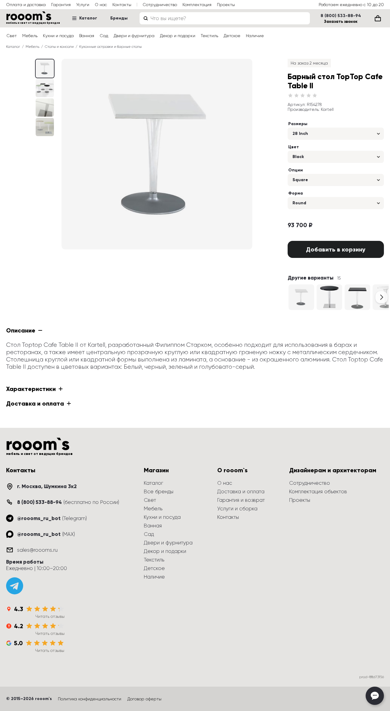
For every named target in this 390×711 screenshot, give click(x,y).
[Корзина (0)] (378, 18)
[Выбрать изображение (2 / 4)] (45, 107)
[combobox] (225, 18)
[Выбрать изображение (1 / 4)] (45, 88)
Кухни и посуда (58, 35)
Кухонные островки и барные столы (110, 46)
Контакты (121, 4)
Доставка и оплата (240, 491)
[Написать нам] (375, 696)
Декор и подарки (177, 35)
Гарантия (61, 4)
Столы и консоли (59, 46)
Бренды (119, 18)
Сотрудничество (160, 4)
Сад (104, 35)
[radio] (290, 95)
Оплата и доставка (26, 4)
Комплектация (197, 4)
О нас (101, 4)
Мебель (29, 35)
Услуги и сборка (237, 508)
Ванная (86, 35)
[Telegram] (14, 585)
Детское (232, 35)
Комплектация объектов (318, 491)
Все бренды (158, 491)
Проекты (226, 4)
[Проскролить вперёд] (381, 297)
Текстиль (209, 35)
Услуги (82, 4)
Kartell (327, 109)
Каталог (88, 18)
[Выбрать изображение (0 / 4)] (45, 68)
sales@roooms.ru (37, 550)
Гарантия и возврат (241, 500)
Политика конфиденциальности (89, 698)
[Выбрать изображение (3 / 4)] (45, 127)
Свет (11, 35)
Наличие (255, 35)
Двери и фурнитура (134, 35)
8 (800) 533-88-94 (341, 15)
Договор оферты (144, 698)
